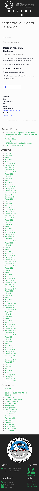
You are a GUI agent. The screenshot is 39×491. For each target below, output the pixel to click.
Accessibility (31, 482)
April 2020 (8, 299)
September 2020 (10, 289)
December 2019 (10, 303)
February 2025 (10, 186)
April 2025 (8, 182)
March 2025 (9, 184)
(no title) (8, 141)
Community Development (13, 391)
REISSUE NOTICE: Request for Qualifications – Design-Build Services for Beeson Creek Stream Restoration (21, 135)
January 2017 (9, 377)
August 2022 (9, 243)
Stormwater (9, 422)
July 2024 (8, 201)
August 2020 (9, 291)
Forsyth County (10, 405)
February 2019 (10, 324)
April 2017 (8, 370)
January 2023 (9, 235)
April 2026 (8, 159)
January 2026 (9, 166)
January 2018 (9, 352)
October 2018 (9, 333)
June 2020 (8, 295)
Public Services (10, 416)
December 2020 (10, 283)
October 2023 (9, 218)
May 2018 (8, 343)
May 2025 (8, 180)
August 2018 (9, 337)
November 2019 (10, 306)
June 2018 (8, 341)
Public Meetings (10, 412)
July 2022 (8, 245)
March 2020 (9, 301)
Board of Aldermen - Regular (11, 110)
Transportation (10, 428)
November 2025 (10, 168)
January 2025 (9, 189)
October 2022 (9, 239)
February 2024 (10, 210)
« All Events (7, 38)
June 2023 (8, 224)
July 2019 (8, 314)
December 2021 (10, 260)
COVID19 (8, 395)
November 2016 (10, 381)
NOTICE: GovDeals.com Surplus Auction (18, 143)
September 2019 (10, 310)
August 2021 (9, 268)
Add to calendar (13, 87)
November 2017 (10, 356)
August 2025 (9, 174)
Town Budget (9, 424)
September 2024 (10, 197)
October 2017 (9, 358)
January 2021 (9, 281)
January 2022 (9, 258)
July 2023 (8, 222)
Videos (35, 486)
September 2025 (10, 172)
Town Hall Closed (12, 120)
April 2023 (8, 228)
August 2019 (9, 312)
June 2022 (8, 247)
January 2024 (9, 212)
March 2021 (9, 276)
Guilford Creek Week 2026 (14, 145)
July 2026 (8, 153)
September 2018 (10, 335)
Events (34, 484)
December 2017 (10, 354)
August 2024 (9, 199)
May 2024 (8, 205)
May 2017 (8, 368)
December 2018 (10, 329)
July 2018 (8, 339)
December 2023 (10, 214)
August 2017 (9, 362)
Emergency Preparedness (13, 399)
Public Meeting (7, 115)
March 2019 (9, 322)
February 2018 (10, 349)
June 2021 (8, 270)
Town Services (10, 426)
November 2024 (10, 193)
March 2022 (9, 253)
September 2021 (10, 266)
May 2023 (8, 226)
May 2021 (8, 272)
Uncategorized (10, 431)
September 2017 (10, 360)
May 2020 (8, 297)
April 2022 (8, 251)
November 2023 (10, 216)
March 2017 (9, 372)
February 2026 (10, 164)
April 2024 (8, 207)
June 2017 (8, 366)
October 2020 (9, 287)
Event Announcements (12, 401)
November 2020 (10, 285)
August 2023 (9, 220)
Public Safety (9, 414)
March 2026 (9, 161)
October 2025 (9, 170)
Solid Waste (9, 420)
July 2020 (8, 293)
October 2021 (9, 264)
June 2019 (8, 316)
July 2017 (8, 364)
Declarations (9, 397)
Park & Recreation (11, 410)
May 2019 (8, 318)
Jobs (28, 484)
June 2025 (8, 178)
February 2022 (10, 255)
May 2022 (8, 249)
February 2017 (10, 375)
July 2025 (8, 176)
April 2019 (8, 320)
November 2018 (10, 331)
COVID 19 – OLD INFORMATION (16, 393)
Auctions (8, 389)
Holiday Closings (10, 408)
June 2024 (8, 203)
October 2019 (9, 308)
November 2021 (10, 262)
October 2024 (9, 195)
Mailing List (31, 475)
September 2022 (10, 241)
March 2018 (9, 347)
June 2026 (8, 155)
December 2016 (10, 379)
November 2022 (10, 237)
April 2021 (8, 274)
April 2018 (8, 345)
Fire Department (10, 403)
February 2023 (10, 233)
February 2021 (10, 278)
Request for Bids (10, 418)
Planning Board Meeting (29, 120)
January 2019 (9, 327)
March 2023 (9, 230)
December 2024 (10, 191)
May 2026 (8, 157)
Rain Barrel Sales (11, 139)
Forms (29, 486)
